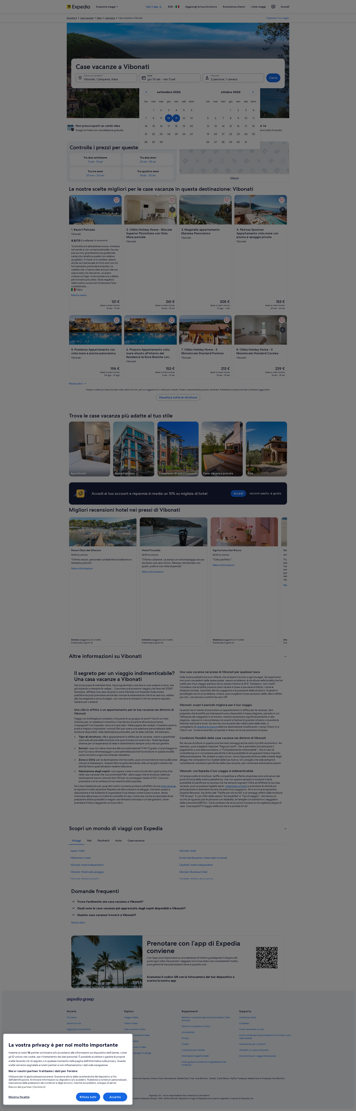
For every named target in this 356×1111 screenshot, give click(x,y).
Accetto (115, 1097)
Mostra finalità (19, 1097)
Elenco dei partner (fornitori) (27, 1086)
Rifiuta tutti (88, 1097)
